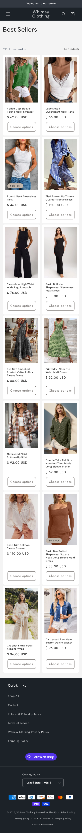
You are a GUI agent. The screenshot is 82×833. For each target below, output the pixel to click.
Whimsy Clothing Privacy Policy (28, 732)
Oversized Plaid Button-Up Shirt (17, 455)
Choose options (21, 127)
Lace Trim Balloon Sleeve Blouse (18, 547)
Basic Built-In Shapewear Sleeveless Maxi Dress (60, 287)
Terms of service (18, 723)
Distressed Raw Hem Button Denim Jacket (59, 641)
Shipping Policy (18, 741)
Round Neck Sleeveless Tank (21, 198)
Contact (13, 705)
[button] (8, 14)
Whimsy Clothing (26, 812)
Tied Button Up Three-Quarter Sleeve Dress (60, 198)
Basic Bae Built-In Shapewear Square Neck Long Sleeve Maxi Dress (60, 556)
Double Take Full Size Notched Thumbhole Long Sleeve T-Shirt (59, 463)
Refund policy (68, 812)
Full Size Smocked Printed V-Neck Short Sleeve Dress (21, 372)
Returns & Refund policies (24, 714)
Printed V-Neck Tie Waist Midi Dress (58, 371)
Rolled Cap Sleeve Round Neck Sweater (20, 110)
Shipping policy (63, 818)
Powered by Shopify (46, 812)
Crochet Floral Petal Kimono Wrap (20, 647)
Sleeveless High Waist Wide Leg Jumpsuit (20, 286)
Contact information (43, 824)
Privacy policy (22, 818)
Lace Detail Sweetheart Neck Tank (60, 110)
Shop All (13, 696)
